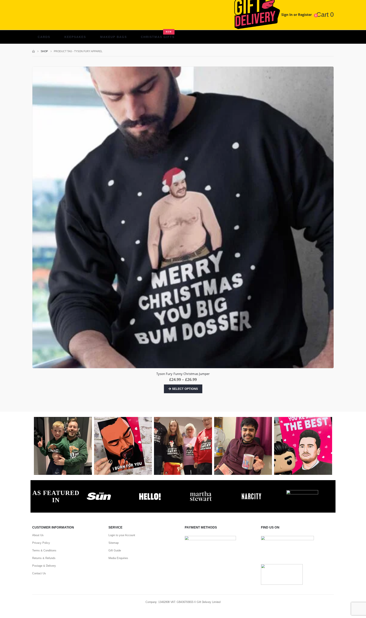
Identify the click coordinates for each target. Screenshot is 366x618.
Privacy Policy (41, 542)
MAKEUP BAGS (113, 37)
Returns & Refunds (43, 558)
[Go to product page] (183, 217)
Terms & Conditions (44, 550)
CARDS (44, 37)
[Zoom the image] (99, 492)
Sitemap (113, 542)
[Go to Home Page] (33, 51)
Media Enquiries (118, 558)
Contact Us (39, 573)
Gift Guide (114, 550)
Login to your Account (121, 535)
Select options (185, 388)
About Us (38, 535)
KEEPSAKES (75, 37)
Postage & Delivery (44, 565)
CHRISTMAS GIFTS (158, 35)
